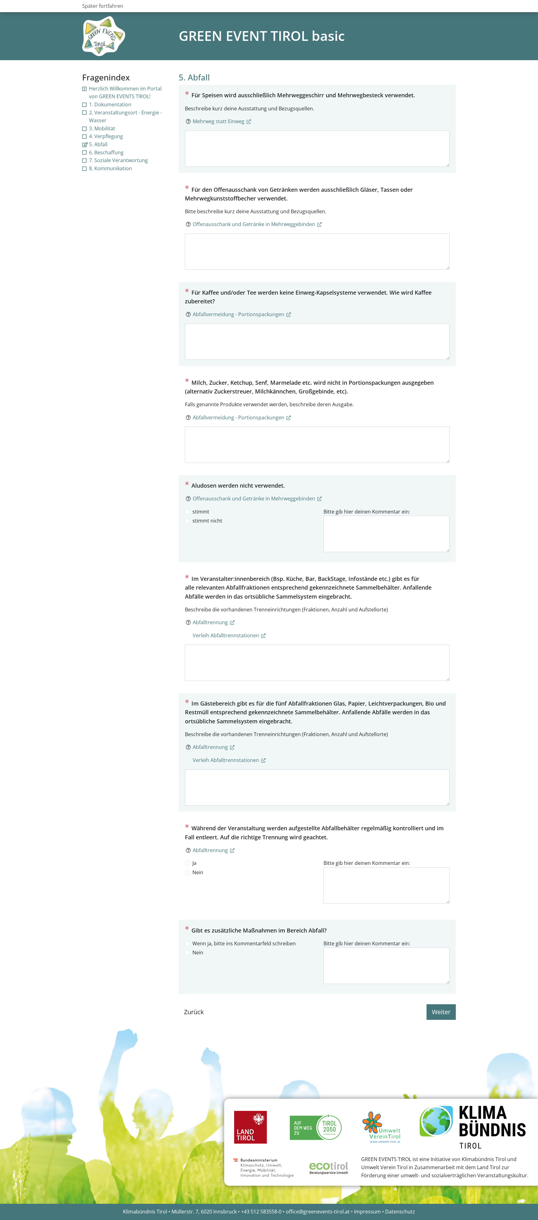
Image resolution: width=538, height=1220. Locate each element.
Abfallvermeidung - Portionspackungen (238, 314)
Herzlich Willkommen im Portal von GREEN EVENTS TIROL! (125, 92)
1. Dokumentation (110, 104)
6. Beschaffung (106, 152)
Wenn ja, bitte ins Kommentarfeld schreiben (244, 943)
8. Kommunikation (110, 168)
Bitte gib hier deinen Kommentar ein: (366, 511)
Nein (197, 872)
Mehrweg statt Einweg (218, 121)
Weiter (441, 1012)
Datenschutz (400, 1211)
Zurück (194, 1012)
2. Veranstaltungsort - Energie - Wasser (125, 116)
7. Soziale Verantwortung (118, 160)
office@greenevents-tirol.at (318, 1211)
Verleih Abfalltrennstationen (226, 635)
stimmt (200, 511)
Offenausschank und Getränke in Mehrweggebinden (254, 224)
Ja (194, 863)
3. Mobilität (102, 128)
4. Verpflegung (106, 136)
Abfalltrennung (210, 622)
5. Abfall (98, 144)
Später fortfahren (102, 5)
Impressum (367, 1211)
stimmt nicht (207, 520)
